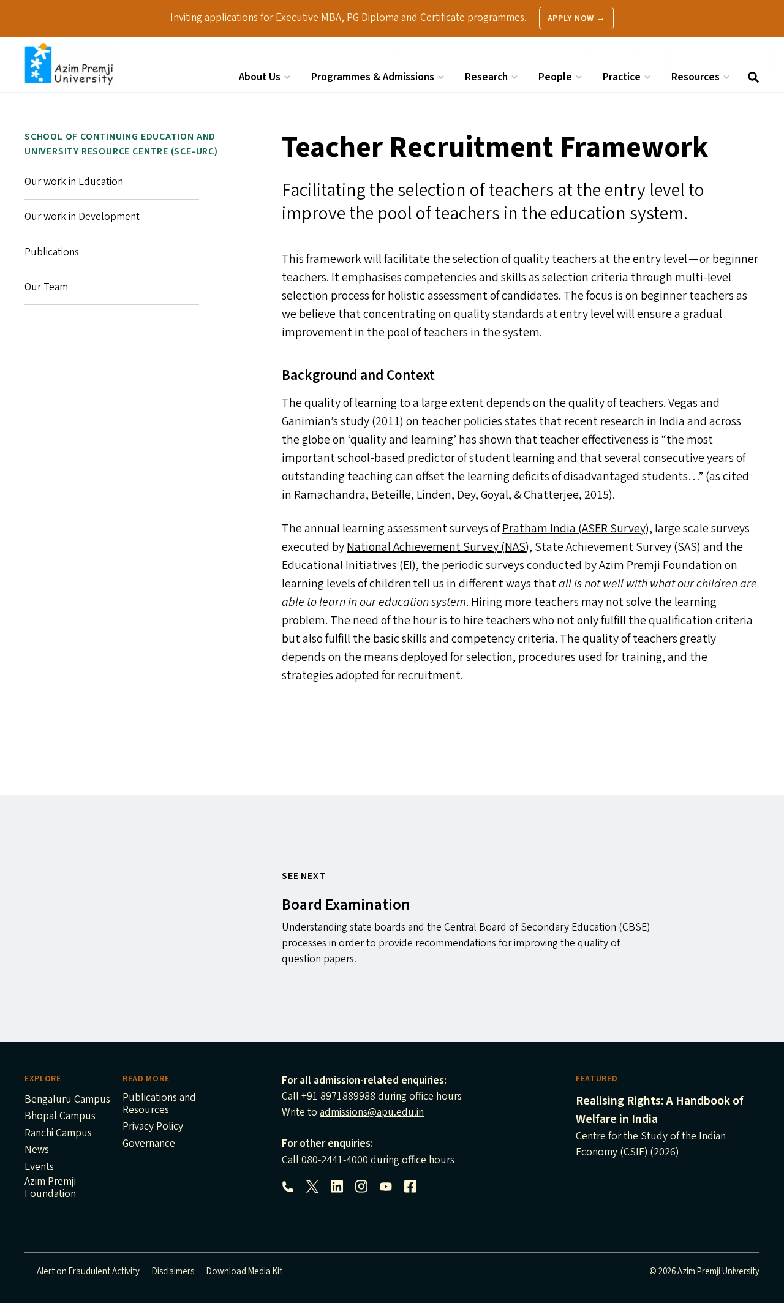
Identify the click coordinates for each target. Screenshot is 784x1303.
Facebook (410, 1186)
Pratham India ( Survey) (575, 528)
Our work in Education (73, 181)
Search (753, 77)
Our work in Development (82, 216)
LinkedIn (337, 1186)
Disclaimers (173, 1271)
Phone (288, 1186)
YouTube (386, 1186)
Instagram (361, 1186)
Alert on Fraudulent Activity (88, 1271)
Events (39, 1167)
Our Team (46, 287)
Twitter (312, 1186)
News (36, 1150)
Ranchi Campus (58, 1134)
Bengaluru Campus (67, 1100)
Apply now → (577, 18)
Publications (51, 252)
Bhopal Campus (60, 1117)
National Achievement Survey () (438, 547)
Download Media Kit (244, 1271)
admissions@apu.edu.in (372, 1112)
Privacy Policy (153, 1127)
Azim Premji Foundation (50, 1188)
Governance (149, 1144)
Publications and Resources (159, 1104)
